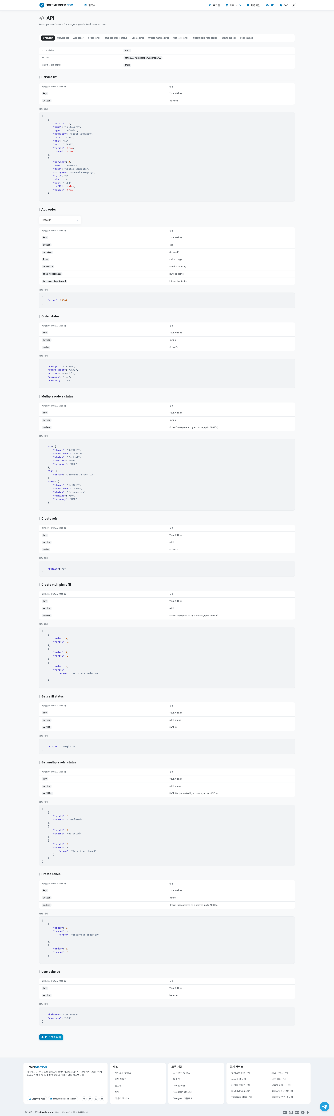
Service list (63, 38)
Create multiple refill (158, 38)
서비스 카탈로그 (123, 1072)
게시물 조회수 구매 (240, 1085)
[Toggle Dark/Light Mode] (294, 5)
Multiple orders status (116, 38)
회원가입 (255, 5)
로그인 (216, 5)
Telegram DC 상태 (182, 1092)
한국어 (92, 5)
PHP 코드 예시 (53, 1037)
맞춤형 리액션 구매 (281, 1085)
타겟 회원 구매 (279, 1079)
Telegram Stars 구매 (241, 1097)
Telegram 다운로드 (183, 1098)
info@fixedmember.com (64, 1099)
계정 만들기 (121, 1079)
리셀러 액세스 (122, 1098)
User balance (246, 38)
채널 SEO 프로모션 (240, 1091)
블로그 (176, 1079)
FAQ (286, 5)
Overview (48, 38)
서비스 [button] (233, 5)
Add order (78, 38)
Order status (94, 38)
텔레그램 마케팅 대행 (282, 1091)
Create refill (138, 38)
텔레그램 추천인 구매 (282, 1097)
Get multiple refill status (205, 38)
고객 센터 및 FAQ (181, 1072)
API (273, 5)
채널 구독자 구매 (280, 1072)
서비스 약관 (179, 1085)
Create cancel (228, 38)
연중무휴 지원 (38, 1099)
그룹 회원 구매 (238, 1079)
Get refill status (181, 38)
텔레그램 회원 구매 (240, 1072)
